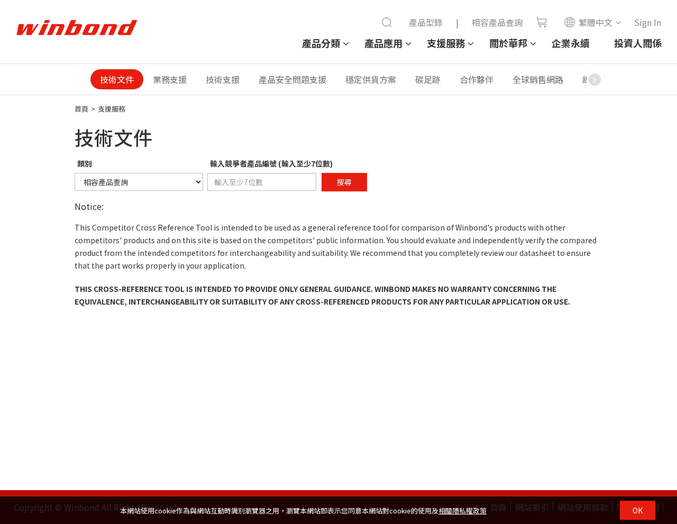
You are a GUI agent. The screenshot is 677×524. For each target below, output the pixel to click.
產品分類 (321, 43)
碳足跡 (428, 79)
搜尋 (344, 182)
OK (638, 510)
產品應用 (383, 43)
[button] (594, 79)
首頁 (81, 109)
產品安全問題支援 (292, 79)
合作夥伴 (476, 79)
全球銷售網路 (538, 79)
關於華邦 (508, 43)
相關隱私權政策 (462, 510)
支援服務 (446, 43)
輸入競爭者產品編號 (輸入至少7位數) (271, 163)
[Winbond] (77, 28)
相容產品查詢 (497, 22)
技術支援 (223, 79)
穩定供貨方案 (370, 79)
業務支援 (170, 79)
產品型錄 (426, 22)
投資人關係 (638, 43)
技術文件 (117, 79)
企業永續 (571, 43)
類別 (84, 163)
